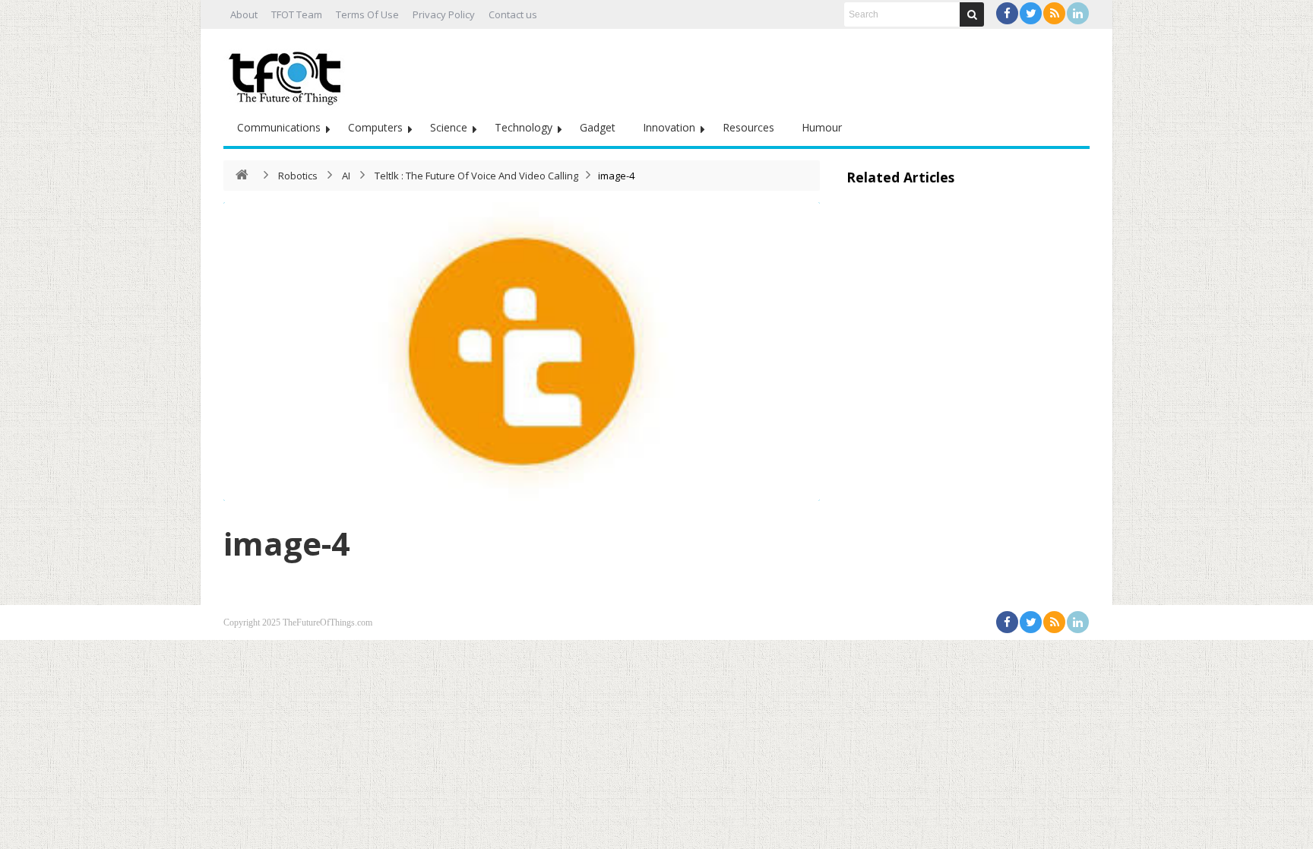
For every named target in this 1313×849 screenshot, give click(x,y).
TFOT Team (296, 14)
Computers (375, 127)
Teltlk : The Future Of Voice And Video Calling (476, 175)
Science (448, 127)
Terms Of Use (367, 14)
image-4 (286, 543)
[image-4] (521, 351)
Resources (748, 127)
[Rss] (1054, 13)
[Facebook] (1007, 13)
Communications (279, 127)
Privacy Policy (444, 14)
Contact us (513, 14)
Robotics (298, 175)
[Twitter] (1030, 13)
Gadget (597, 127)
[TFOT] (288, 72)
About (244, 14)
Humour (822, 127)
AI (346, 175)
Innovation (669, 127)
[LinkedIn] (1078, 13)
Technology (523, 127)
